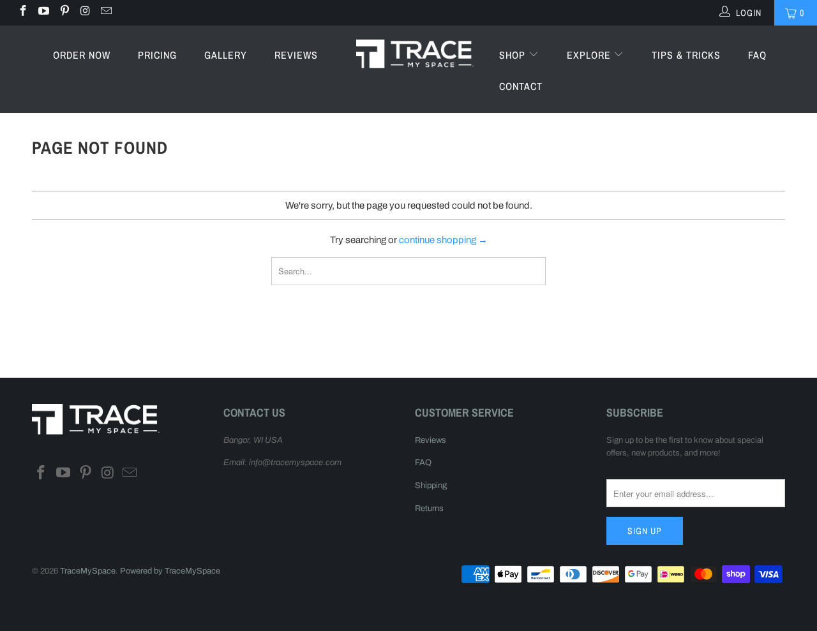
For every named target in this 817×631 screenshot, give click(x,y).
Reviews (296, 55)
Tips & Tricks (686, 55)
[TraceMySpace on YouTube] (43, 12)
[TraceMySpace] (415, 53)
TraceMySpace (88, 571)
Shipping (431, 485)
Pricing (157, 55)
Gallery (225, 55)
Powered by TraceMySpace (170, 571)
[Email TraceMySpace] (105, 12)
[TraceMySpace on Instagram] (85, 12)
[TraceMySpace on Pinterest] (63, 12)
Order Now (81, 55)
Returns (429, 508)
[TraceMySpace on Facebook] (22, 12)
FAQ (757, 55)
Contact (521, 86)
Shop (513, 55)
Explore (590, 55)
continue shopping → (443, 240)
